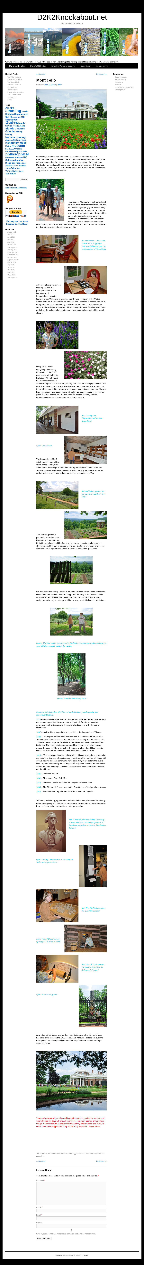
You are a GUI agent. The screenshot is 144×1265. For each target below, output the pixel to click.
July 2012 (10, 234)
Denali (21, 116)
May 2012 (10, 239)
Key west (19, 142)
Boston (9, 100)
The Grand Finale (13, 82)
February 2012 (12, 247)
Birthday (9, 114)
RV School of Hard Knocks (124, 87)
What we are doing (33, 42)
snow (8, 168)
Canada (18, 114)
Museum (118, 84)
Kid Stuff (128, 42)
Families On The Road (16, 224)
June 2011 (10, 267)
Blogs (71, 42)
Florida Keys (19, 126)
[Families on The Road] (17, 221)
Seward (22, 165)
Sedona (15, 166)
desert (8, 120)
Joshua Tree (19, 140)
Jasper (8, 140)
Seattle (8, 165)
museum (18, 146)
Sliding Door (79, 1255)
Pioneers (9, 157)
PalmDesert (11, 151)
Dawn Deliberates (17, 65)
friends (9, 128)
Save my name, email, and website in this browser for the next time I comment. (66, 1233)
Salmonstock (12, 160)
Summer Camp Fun (14, 84)
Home (14, 42)
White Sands (18, 171)
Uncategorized (120, 90)
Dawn (60, 84)
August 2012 (11, 232)
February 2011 (12, 277)
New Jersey (9, 149)
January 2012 (12, 250)
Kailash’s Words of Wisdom (63, 65)
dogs (14, 119)
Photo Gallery (90, 42)
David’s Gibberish (38, 65)
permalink (40, 1156)
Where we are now (109, 42)
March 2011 (11, 275)
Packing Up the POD (14, 79)
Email (39, 1215)
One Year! (41, 74)
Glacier (10, 131)
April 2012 (10, 242)
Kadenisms (85, 65)
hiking (19, 132)
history (8, 134)
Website (39, 1222)
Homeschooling (120, 79)
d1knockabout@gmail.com (16, 188)
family (21, 123)
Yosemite (10, 173)
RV (25, 157)
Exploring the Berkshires (15, 92)
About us (52, 42)
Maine (8, 146)
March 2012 (11, 244)
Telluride (15, 168)
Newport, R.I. (11, 97)
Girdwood (20, 129)
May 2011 (10, 270)
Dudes (11, 122)
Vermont (9, 171)
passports (22, 151)
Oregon (18, 149)
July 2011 (10, 265)
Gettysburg (101, 74)
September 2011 (13, 260)
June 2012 (11, 237)
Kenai (9, 142)
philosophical (17, 154)
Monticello (89, 1153)
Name (39, 1207)
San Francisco (19, 163)
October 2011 (12, 257)
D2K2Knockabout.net (72, 17)
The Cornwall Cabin (14, 95)
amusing (13, 111)
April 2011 (10, 272)
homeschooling (15, 137)
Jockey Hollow (12, 90)
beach (25, 111)
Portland (18, 157)
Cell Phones (11, 117)
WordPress (68, 1255)
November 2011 (12, 255)
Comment (40, 1180)
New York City (12, 87)
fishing (8, 126)
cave (25, 114)
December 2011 (12, 252)
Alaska (9, 107)
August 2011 (11, 262)
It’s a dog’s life (101, 65)
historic (81, 1153)
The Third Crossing (14, 77)
